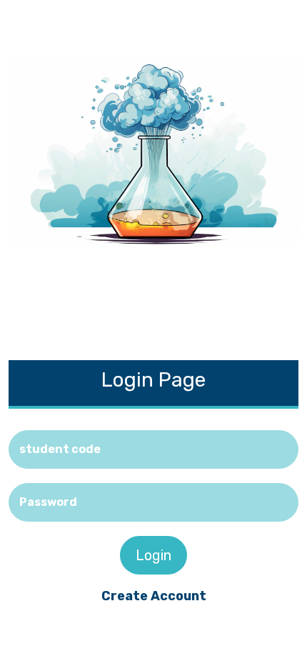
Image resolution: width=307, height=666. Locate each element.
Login (153, 555)
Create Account (153, 596)
